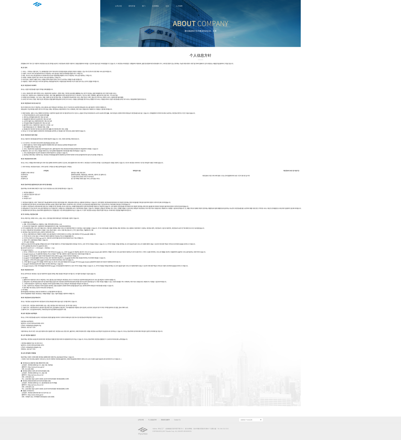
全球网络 (155, 6)
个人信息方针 (152, 420)
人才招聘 (179, 6)
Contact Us (177, 420)
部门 (143, 6)
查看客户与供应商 (246, 420)
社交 (167, 6)
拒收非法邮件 (165, 420)
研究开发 (132, 6)
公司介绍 (118, 6)
